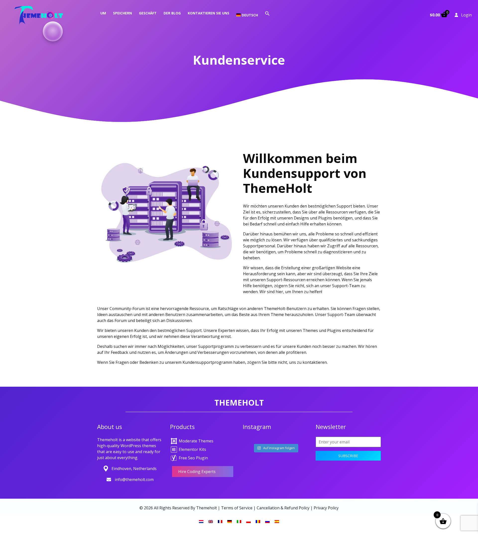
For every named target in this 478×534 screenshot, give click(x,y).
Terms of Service (236, 508)
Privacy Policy (326, 508)
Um (103, 13)
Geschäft (148, 13)
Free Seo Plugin (193, 458)
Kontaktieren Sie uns (208, 13)
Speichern (122, 13)
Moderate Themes (196, 441)
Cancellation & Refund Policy (283, 508)
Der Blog (172, 13)
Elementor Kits (192, 449)
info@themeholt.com (134, 479)
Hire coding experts (197, 471)
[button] (267, 13)
